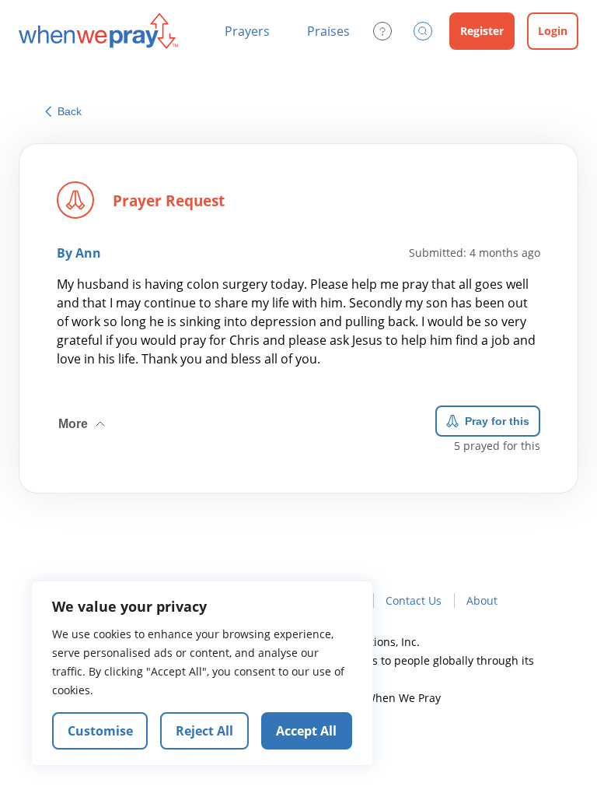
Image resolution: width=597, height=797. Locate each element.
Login (552, 30)
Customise (100, 730)
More (83, 418)
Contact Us (414, 600)
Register (482, 30)
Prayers (247, 31)
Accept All (306, 730)
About (482, 600)
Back (70, 111)
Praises (328, 31)
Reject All (204, 730)
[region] (202, 673)
